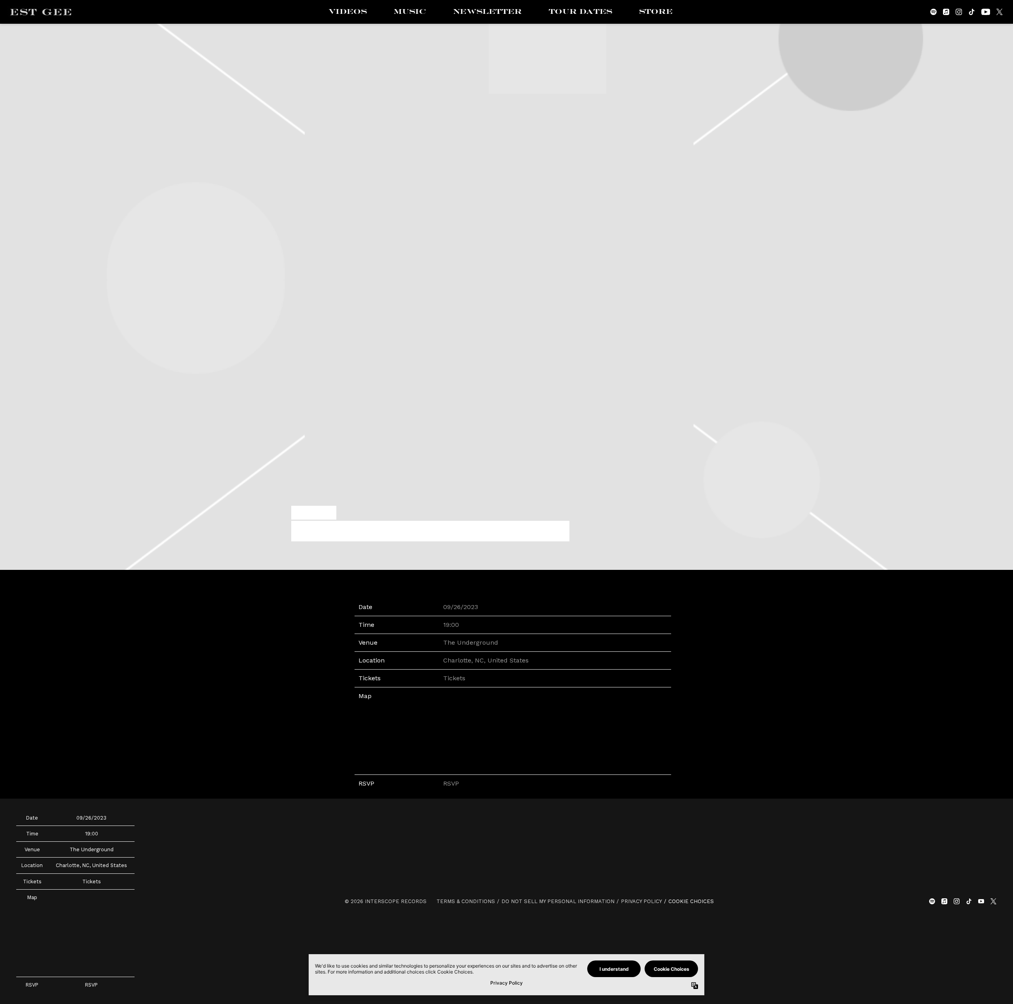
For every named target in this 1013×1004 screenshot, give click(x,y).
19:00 (451, 624)
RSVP (451, 783)
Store (656, 12)
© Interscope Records (386, 901)
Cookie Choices (691, 901)
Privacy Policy (641, 901)
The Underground (470, 642)
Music (410, 12)
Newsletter (487, 12)
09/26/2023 (460, 607)
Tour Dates (580, 12)
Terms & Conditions (465, 901)
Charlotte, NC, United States (486, 660)
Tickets (454, 678)
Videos (347, 12)
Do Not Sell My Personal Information (558, 901)
